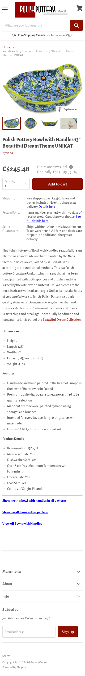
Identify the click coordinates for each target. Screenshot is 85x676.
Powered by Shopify (14, 667)
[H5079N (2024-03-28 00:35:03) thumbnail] (11, 123)
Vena (9, 153)
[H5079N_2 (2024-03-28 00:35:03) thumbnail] (50, 123)
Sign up (68, 631)
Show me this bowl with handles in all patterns (34, 500)
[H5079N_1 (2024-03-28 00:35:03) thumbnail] (30, 123)
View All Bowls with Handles (22, 523)
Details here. (47, 206)
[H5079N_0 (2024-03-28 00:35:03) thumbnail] (69, 123)
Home (6, 47)
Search (6, 656)
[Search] (76, 25)
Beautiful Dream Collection (62, 319)
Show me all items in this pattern (25, 512)
